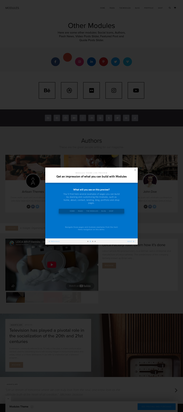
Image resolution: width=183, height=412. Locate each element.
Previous (55, 241)
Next (129, 241)
